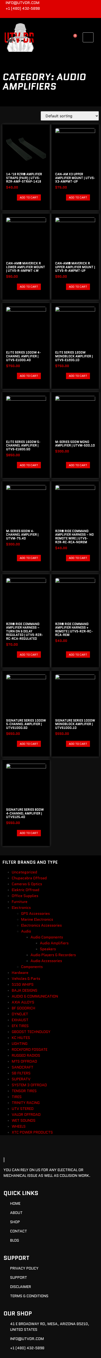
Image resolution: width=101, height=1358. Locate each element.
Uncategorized (24, 872)
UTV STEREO (23, 1108)
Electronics (21, 907)
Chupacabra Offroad (29, 878)
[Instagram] (95, 14)
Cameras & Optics (27, 884)
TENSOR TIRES (24, 1091)
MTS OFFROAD (24, 1061)
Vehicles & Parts (26, 978)
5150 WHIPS (23, 984)
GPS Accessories (35, 913)
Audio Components (47, 937)
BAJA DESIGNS (24, 990)
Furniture (19, 901)
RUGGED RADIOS (26, 1055)
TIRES (17, 1097)
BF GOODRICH (23, 1008)
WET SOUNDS (23, 1120)
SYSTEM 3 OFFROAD (29, 1085)
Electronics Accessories (41, 925)
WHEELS (19, 1126)
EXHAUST (20, 1020)
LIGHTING (19, 1043)
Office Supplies (25, 895)
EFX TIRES (20, 1026)
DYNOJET (20, 1014)
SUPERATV (21, 1079)
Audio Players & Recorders (53, 955)
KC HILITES (21, 1037)
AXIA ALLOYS (23, 1002)
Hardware (20, 972)
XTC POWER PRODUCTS (32, 1132)
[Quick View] (14, 197)
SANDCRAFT (22, 1067)
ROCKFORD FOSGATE (29, 1049)
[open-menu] (88, 37)
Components (32, 966)
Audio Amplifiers (54, 943)
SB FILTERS (21, 1073)
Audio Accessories (46, 961)
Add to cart (29, 197)
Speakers (48, 949)
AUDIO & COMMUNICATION (35, 996)
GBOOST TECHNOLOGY (31, 1031)
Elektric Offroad (25, 890)
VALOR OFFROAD (26, 1114)
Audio (26, 931)
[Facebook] (87, 14)
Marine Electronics (37, 919)
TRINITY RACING (26, 1102)
